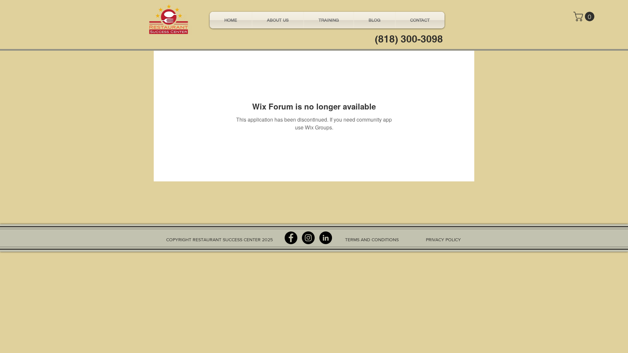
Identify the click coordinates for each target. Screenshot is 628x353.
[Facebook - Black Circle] (291, 237)
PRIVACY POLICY (443, 239)
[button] (585, 16)
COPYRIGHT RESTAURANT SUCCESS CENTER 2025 (219, 239)
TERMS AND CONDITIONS (372, 239)
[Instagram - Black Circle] (308, 237)
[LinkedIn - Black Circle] (325, 237)
